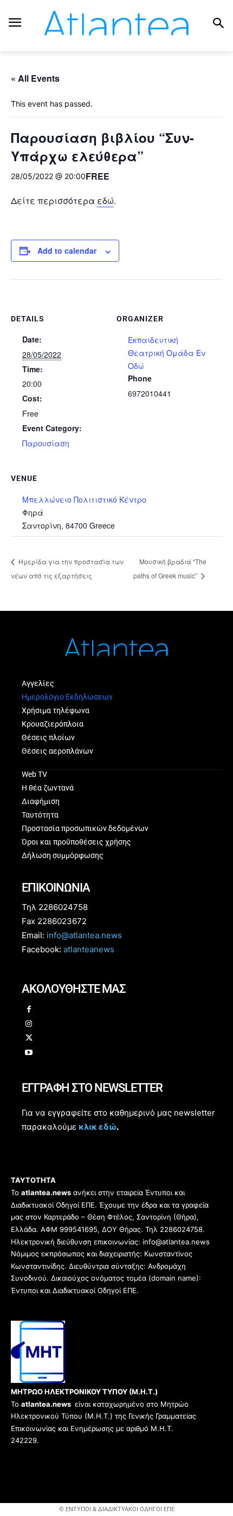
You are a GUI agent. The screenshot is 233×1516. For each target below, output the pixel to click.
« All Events (35, 78)
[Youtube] (29, 1053)
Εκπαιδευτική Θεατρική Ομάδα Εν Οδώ (166, 352)
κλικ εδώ (97, 1127)
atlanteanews (88, 949)
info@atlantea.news (84, 935)
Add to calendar (66, 250)
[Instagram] (29, 1024)
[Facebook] (29, 1010)
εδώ (105, 200)
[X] (29, 1038)
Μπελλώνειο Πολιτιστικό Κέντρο (84, 499)
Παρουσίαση (45, 443)
